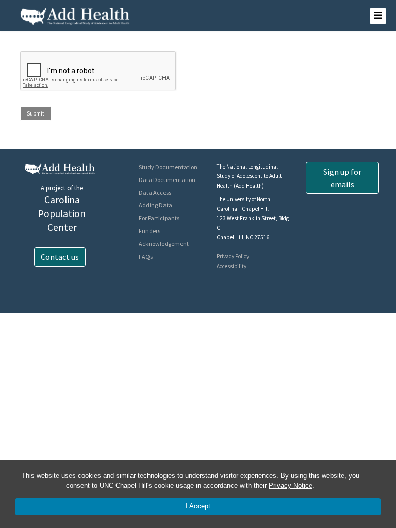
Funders (149, 231)
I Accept (198, 506)
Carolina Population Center (62, 213)
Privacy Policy (233, 256)
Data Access (155, 192)
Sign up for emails (342, 178)
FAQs (146, 256)
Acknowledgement (164, 244)
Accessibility (231, 266)
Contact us (60, 257)
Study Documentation (168, 167)
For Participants (159, 218)
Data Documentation (167, 180)
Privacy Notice (290, 485)
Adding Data (155, 205)
